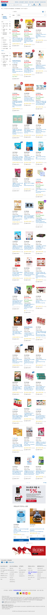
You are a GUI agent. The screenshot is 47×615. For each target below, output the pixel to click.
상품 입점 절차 (40, 572)
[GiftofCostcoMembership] (29, 554)
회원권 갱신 (12, 570)
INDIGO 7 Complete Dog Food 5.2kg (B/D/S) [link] (40, 418)
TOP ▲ (44, 482)
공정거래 (39, 574)
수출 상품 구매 (21, 575)
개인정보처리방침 (17, 590)
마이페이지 (12, 575)
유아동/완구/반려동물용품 (9, 8)
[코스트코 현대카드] (29, 502)
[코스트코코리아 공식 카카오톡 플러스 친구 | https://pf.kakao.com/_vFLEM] (21, 593)
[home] (4, 2)
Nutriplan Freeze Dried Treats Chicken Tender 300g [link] (28, 41)
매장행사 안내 (30, 575)
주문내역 (11, 577)
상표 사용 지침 (40, 590)
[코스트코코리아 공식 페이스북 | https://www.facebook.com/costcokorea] (18, 593)
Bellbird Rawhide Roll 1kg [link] (29, 185)
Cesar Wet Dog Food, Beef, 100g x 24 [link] (29, 336)
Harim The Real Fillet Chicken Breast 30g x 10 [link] (40, 389)
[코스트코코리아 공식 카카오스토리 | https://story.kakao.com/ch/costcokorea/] (29, 593)
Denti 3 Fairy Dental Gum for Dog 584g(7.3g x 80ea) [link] (17, 159)
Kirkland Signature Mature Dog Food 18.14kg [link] (29, 159)
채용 (1, 579)
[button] (29, 5)
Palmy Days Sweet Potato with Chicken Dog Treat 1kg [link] (29, 100)
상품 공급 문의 (40, 568)
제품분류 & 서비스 (3, 575)
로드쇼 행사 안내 (31, 577)
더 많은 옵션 (15, 62)
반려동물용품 (17, 8)
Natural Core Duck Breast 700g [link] (40, 37)
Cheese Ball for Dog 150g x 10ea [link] (17, 447)
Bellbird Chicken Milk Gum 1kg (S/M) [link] (17, 72)
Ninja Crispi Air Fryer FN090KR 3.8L (36, 531)
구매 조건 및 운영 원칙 (41, 570)
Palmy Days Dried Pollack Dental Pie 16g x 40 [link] (17, 219)
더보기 (2, 50)
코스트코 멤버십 (14, 566)
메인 (2, 8)
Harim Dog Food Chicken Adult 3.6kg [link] (17, 389)
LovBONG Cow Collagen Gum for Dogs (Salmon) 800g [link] (17, 105)
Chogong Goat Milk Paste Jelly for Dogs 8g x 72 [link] (29, 248)
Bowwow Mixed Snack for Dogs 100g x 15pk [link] (17, 275)
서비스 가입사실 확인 (6, 608)
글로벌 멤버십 (12, 581)
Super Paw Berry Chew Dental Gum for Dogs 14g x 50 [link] (17, 304)
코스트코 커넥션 (3, 577)
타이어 (29, 579)
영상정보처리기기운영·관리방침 (29, 590)
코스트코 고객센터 (6, 560)
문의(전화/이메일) (22, 570)
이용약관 (10, 590)
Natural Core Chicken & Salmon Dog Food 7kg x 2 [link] (40, 68)
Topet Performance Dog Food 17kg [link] (28, 132)
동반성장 (39, 575)
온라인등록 (12, 574)
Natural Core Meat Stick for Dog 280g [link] (17, 133)
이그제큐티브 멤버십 (14, 572)
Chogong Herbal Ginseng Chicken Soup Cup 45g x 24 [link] (29, 362)
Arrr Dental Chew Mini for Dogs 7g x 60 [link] (40, 192)
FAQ (20, 568)
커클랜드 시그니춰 (4, 573)
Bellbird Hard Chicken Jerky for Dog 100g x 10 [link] (16, 474)
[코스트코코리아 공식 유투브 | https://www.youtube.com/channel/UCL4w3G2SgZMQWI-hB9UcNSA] (26, 593)
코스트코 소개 (3, 566)
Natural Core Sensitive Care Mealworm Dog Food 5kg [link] (29, 474)
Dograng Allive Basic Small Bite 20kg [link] (29, 416)
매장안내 (30, 568)
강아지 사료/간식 (24, 8)
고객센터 (21, 566)
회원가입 (11, 568)
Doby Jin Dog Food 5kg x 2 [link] (41, 158)
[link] (17, 28)
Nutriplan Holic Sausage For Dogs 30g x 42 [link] (28, 71)
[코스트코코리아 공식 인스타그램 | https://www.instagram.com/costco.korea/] (24, 593)
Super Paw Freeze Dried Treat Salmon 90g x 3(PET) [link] (41, 335)
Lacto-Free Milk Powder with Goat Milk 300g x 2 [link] (40, 104)
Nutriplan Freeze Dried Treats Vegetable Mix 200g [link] (41, 222)
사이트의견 (21, 574)
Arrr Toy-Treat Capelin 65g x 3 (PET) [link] (29, 218)
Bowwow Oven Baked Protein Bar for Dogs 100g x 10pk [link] (41, 276)
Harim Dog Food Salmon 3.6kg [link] (17, 334)
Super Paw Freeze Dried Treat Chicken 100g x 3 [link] (28, 389)
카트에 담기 (21, 540)
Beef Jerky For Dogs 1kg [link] (40, 302)
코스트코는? (2, 568)
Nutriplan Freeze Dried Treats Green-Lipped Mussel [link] (28, 307)
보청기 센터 (30, 570)
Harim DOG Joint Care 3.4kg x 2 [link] (40, 474)
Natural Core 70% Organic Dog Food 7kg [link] (41, 132)
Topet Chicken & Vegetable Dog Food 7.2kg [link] (29, 445)
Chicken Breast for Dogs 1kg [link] (40, 362)
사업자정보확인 (39, 599)
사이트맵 (6, 590)
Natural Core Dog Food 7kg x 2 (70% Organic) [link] (29, 275)
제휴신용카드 (12, 579)
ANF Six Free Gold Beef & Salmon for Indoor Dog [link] (17, 41)
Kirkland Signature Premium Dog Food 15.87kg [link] (17, 248)
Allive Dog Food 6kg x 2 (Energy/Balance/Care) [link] (16, 418)
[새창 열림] (3, 602)
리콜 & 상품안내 (22, 572)
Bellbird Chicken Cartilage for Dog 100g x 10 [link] (17, 362)
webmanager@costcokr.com (16, 599)
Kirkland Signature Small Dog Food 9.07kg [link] (17, 186)
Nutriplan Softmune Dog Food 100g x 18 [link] (40, 248)
